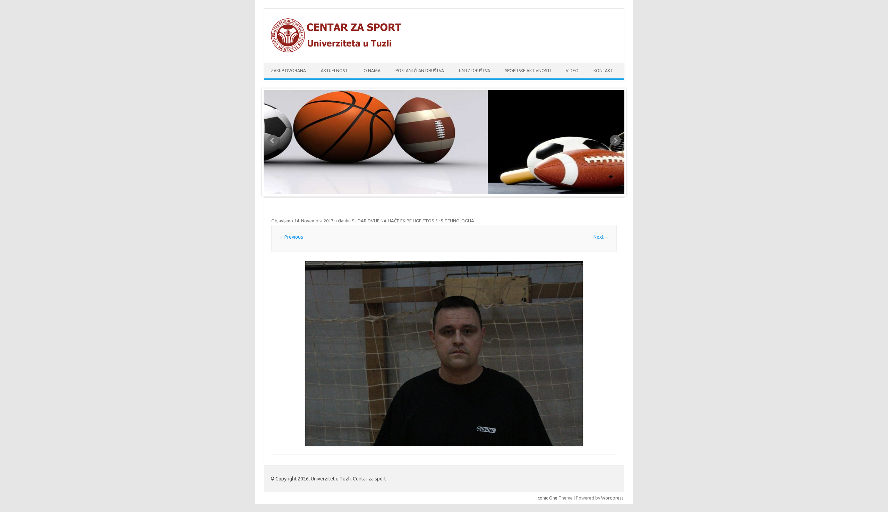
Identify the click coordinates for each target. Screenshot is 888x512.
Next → (601, 237)
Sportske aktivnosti (528, 70)
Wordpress (612, 497)
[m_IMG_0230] (444, 353)
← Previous (291, 237)
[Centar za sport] (339, 51)
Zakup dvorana (288, 70)
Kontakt (603, 70)
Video (572, 70)
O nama (372, 70)
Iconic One (547, 497)
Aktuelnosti (335, 70)
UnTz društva (474, 70)
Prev (272, 140)
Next (615, 140)
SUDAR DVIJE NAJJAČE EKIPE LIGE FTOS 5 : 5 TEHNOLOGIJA (413, 220)
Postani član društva (419, 70)
